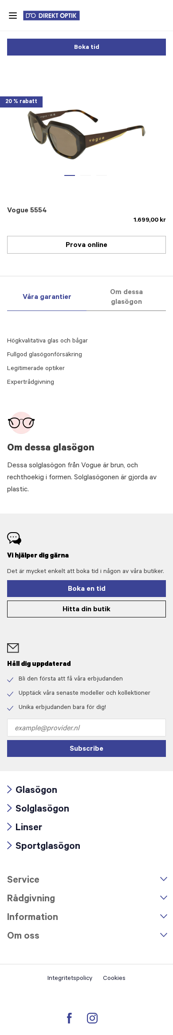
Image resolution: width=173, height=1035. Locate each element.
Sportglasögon (43, 847)
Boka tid (86, 48)
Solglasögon (38, 810)
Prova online (86, 246)
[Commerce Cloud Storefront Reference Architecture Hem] (56, 15)
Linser (24, 828)
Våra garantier (47, 298)
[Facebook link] (69, 1018)
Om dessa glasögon (126, 298)
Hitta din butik (86, 610)
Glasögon (32, 791)
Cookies (114, 979)
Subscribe (86, 749)
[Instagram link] (92, 1018)
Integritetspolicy (69, 979)
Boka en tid (87, 589)
